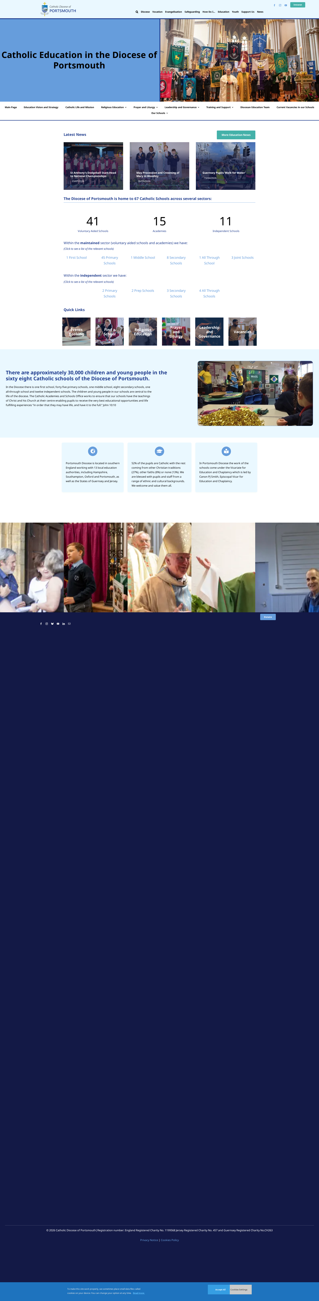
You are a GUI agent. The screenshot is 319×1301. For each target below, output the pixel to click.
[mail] (69, 624)
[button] (137, 12)
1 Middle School (143, 257)
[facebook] (274, 5)
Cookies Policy (170, 1240)
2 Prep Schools (143, 290)
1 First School (76, 257)
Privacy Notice (149, 1240)
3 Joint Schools (242, 257)
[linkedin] (63, 624)
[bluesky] (52, 624)
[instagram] (280, 5)
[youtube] (286, 5)
